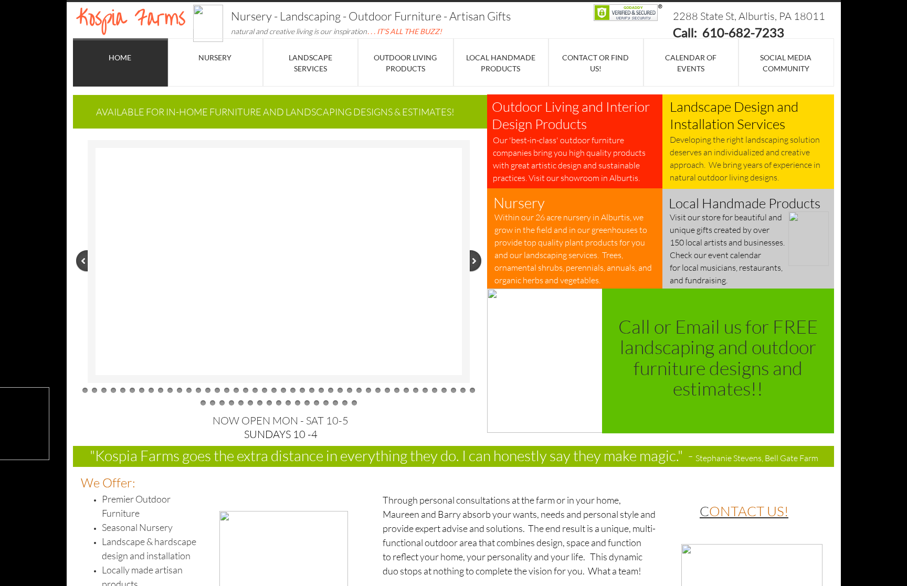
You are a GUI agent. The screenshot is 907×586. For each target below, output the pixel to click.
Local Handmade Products (500, 63)
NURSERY (214, 57)
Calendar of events (690, 63)
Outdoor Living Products (405, 63)
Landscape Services (310, 63)
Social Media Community (785, 63)
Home (120, 57)
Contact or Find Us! (595, 63)
